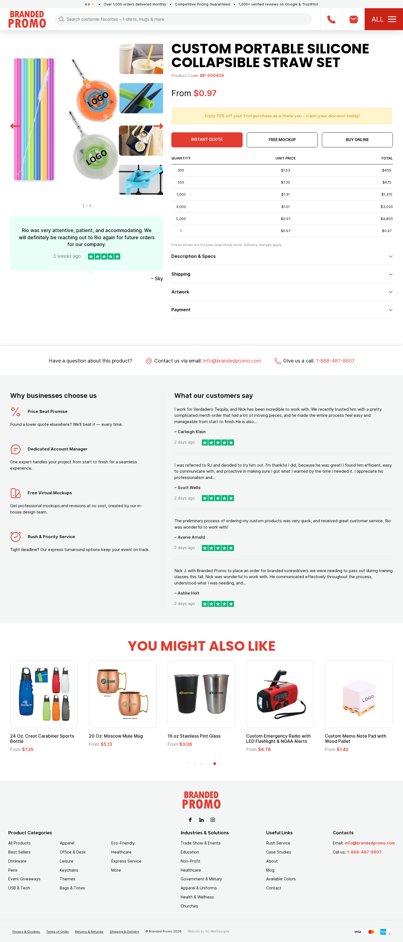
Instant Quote (207, 139)
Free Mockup (282, 139)
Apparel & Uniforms (199, 888)
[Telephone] (331, 19)
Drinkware (17, 861)
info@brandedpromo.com (232, 361)
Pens (13, 870)
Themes (67, 879)
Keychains (69, 870)
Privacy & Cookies (26, 932)
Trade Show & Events (201, 843)
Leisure (66, 861)
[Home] (27, 19)
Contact (273, 888)
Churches (189, 906)
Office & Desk (73, 852)
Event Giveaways (24, 879)
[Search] (61, 19)
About (272, 861)
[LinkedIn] (201, 819)
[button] (15, 125)
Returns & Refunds (89, 932)
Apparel (67, 843)
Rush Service (278, 843)
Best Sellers (19, 852)
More (116, 870)
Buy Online (357, 139)
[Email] (353, 19)
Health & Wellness (197, 897)
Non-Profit (190, 861)
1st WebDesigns (217, 931)
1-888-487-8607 (335, 361)
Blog (270, 870)
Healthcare (121, 852)
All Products (19, 843)
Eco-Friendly (123, 843)
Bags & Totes (72, 888)
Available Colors (281, 879)
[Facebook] (190, 819)
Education (190, 852)
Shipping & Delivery (124, 932)
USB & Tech (19, 888)
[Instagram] (213, 819)
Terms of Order (57, 932)
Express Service (126, 861)
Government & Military (201, 879)
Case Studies (278, 852)
